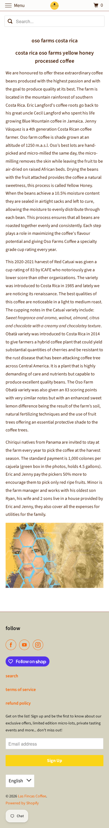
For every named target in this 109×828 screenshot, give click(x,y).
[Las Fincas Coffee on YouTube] (25, 644)
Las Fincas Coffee (32, 796)
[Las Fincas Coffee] (54, 5)
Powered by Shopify (22, 803)
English (16, 781)
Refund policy (18, 703)
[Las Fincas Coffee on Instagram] (39, 644)
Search (12, 676)
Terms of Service (21, 690)
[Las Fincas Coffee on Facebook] (12, 644)
